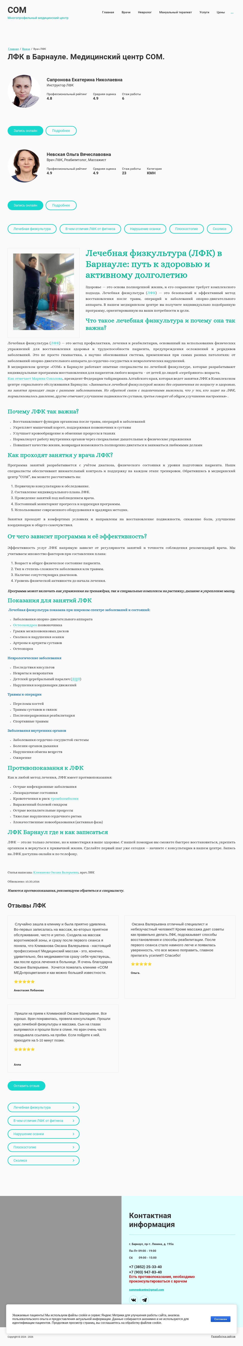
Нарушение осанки (145, 229)
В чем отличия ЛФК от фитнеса (90, 229)
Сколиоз (219, 229)
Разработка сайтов (223, 1336)
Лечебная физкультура (32, 229)
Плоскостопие (186, 229)
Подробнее (61, 131)
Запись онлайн (25, 131)
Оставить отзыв (26, 1086)
